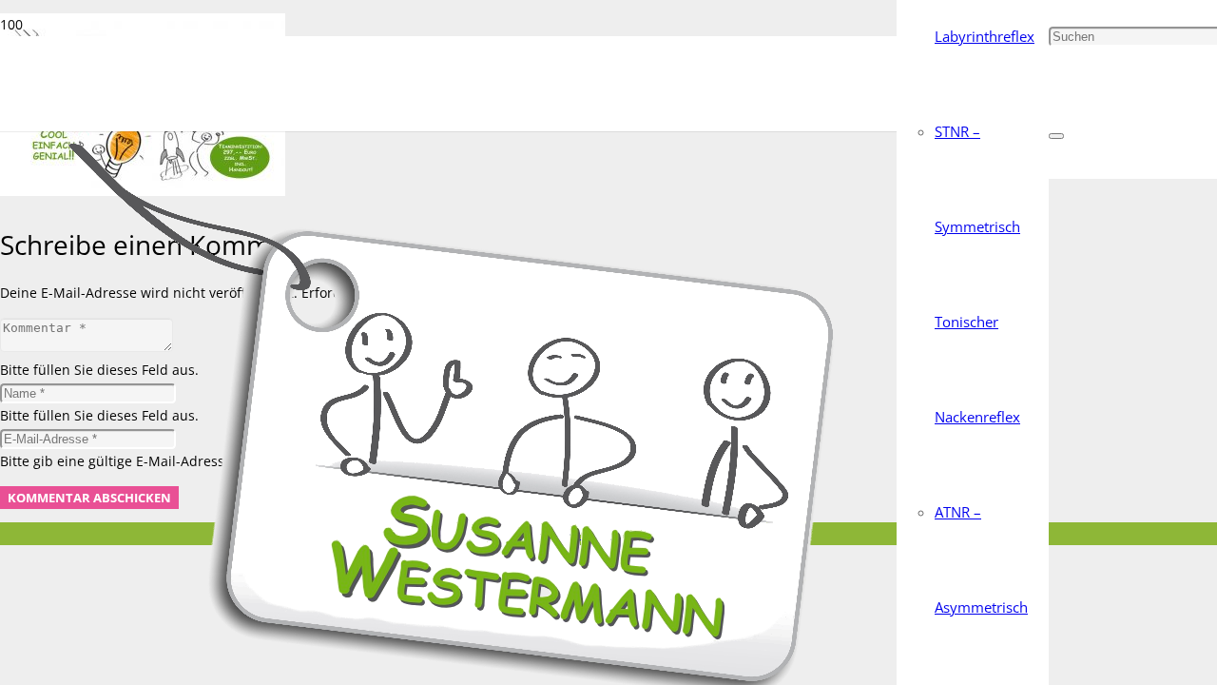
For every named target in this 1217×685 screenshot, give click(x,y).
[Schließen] (1056, 136)
